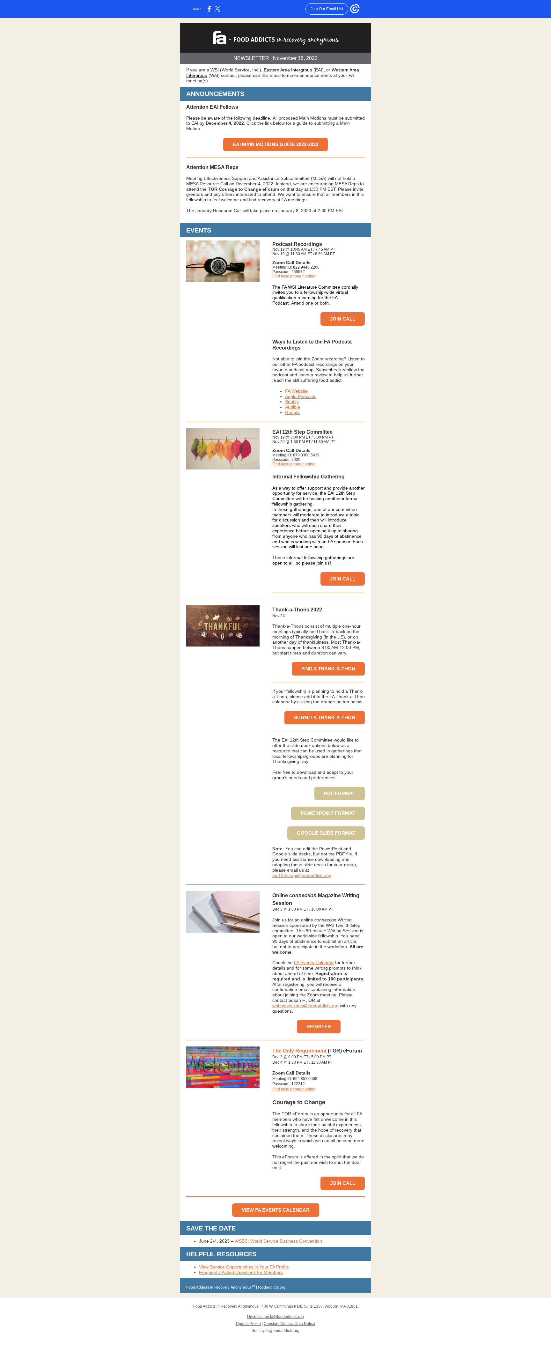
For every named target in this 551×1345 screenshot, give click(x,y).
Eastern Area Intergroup (288, 69)
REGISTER (318, 1026)
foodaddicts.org (271, 1287)
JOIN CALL (342, 318)
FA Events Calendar (314, 962)
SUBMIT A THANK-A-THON (324, 717)
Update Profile (248, 1323)
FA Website (296, 391)
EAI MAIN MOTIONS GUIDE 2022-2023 (275, 144)
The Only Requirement (299, 1050)
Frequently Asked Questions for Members (241, 1272)
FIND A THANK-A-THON (328, 668)
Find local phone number (294, 276)
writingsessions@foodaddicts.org (305, 1005)
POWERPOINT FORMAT (328, 813)
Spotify (292, 401)
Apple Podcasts (300, 396)
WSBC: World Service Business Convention (278, 1241)
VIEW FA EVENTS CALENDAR (276, 1210)
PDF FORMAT (339, 793)
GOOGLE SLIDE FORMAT (326, 833)
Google (292, 412)
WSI (214, 69)
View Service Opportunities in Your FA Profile (244, 1266)
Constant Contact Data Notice (289, 1323)
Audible (292, 407)
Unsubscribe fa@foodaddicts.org (275, 1316)
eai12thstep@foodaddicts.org (302, 875)
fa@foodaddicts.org (282, 1330)
